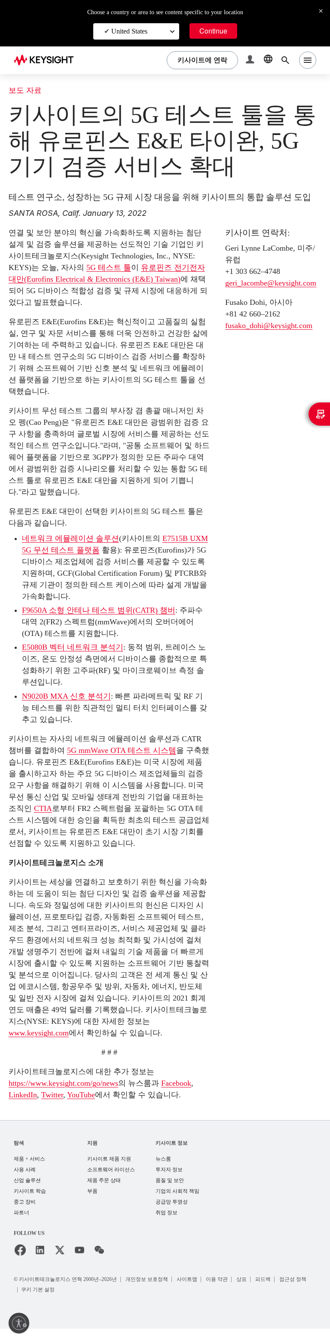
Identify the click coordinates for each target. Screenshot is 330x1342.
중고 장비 (25, 1215)
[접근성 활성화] (19, 1323)
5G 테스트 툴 (109, 267)
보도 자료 (25, 90)
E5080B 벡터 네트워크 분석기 (74, 646)
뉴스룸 (163, 1170)
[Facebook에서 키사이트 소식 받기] (20, 1263)
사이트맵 (195, 1292)
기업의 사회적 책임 (177, 1204)
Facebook (27, 1094)
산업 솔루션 (27, 1192)
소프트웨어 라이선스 (111, 1181)
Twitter (96, 1094)
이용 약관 (226, 1292)
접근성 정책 (36, 1302)
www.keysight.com (43, 1032)
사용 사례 (25, 1181)
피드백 (273, 1292)
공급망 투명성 (172, 1215)
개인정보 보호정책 (154, 1292)
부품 (92, 1204)
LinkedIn (64, 1094)
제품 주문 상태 (104, 1192)
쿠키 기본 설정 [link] (75, 1302)
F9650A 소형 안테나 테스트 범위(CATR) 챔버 (101, 609)
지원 (92, 1154)
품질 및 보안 (170, 1192)
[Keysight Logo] (47, 60)
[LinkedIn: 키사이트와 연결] (40, 1263)
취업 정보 (166, 1226)
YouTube (129, 1094)
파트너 (21, 1226)
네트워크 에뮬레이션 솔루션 (70, 538)
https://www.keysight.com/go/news (73, 1082)
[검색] (285, 60)
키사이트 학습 (30, 1204)
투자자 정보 (169, 1181)
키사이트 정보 (172, 1154)
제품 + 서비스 (30, 1170)
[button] (251, 60)
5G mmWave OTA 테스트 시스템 (123, 750)
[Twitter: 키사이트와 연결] (59, 1263)
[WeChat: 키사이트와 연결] (99, 1263)
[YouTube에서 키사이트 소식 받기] (79, 1263)
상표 (251, 1292)
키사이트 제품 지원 (109, 1170)
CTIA (53, 808)
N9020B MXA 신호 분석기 (68, 695)
